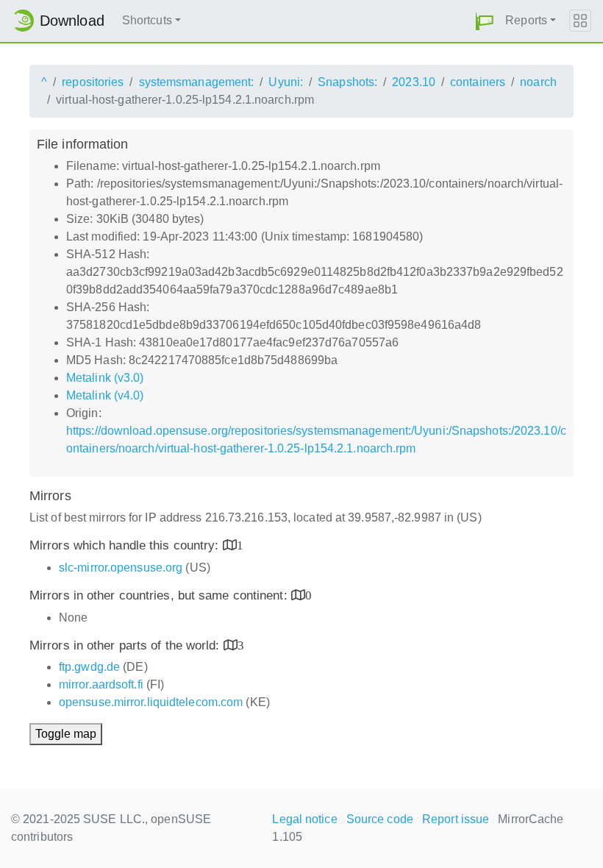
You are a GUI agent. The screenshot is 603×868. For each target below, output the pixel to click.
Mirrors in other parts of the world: (126, 645)
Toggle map (65, 734)
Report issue (455, 819)
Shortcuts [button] (147, 20)
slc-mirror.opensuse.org (120, 567)
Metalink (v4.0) (105, 395)
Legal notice (304, 819)
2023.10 (413, 82)
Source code (379, 819)
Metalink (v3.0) (105, 377)
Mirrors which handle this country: (126, 545)
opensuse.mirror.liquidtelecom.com (151, 702)
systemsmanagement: (196, 82)
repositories (93, 82)
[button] (484, 21)
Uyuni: (285, 82)
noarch (538, 82)
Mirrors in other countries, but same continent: (160, 595)
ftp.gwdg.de (89, 667)
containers (477, 82)
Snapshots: (347, 82)
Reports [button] (526, 20)
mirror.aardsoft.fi (101, 684)
